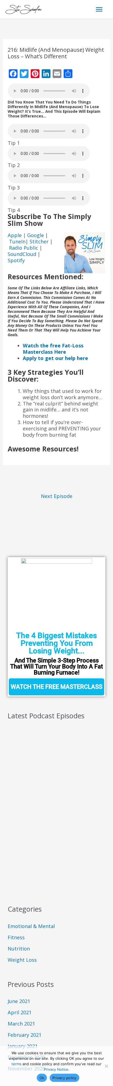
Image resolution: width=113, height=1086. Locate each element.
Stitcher (40, 241)
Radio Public (23, 247)
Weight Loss (22, 960)
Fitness (16, 937)
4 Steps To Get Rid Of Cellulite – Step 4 (51, 841)
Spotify (16, 260)
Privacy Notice (56, 1069)
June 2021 (19, 1001)
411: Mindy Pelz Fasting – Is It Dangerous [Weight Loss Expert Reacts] (53, 821)
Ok (41, 1078)
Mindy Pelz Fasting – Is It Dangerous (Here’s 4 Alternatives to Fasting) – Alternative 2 (56, 775)
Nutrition (19, 948)
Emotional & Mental (31, 926)
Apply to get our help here (55, 358)
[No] (106, 1066)
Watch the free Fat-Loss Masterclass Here (53, 348)
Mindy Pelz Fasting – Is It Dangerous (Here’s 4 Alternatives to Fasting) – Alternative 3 (56, 752)
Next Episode (56, 496)
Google (36, 235)
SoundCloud (22, 254)
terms (16, 1064)
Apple (15, 235)
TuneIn (17, 241)
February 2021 (24, 1035)
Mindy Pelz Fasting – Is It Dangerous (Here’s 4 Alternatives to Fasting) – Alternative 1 (56, 798)
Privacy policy (64, 1078)
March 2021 (21, 1023)
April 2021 (20, 1012)
